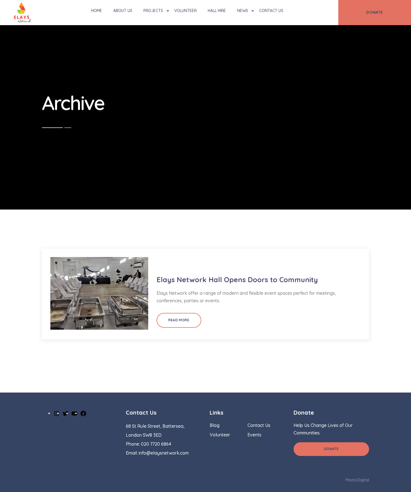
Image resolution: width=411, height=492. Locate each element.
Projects (153, 10)
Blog (214, 425)
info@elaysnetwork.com (164, 453)
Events (254, 435)
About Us (122, 10)
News (242, 10)
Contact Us (271, 10)
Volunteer (185, 10)
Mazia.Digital (357, 480)
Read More (178, 320)
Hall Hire (217, 10)
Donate (331, 449)
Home (96, 10)
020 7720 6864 (156, 444)
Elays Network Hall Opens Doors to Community (237, 279)
